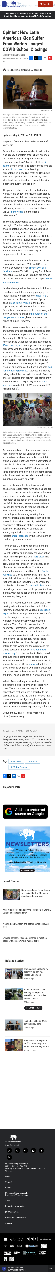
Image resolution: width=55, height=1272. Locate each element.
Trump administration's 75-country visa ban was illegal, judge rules (36, 972)
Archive (8, 1223)
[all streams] (51, 1268)
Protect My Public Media (15, 1218)
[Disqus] (27, 1093)
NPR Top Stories (19, 767)
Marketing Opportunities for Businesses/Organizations (17, 1194)
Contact (8, 1182)
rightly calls (17, 211)
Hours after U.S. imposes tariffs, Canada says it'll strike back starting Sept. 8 (36, 1043)
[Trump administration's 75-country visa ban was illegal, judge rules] (14, 973)
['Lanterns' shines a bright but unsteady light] (14, 1025)
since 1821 (41, 295)
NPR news (16, 761)
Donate (46, 4)
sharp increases (20, 535)
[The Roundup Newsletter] (27, 849)
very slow (39, 556)
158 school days (11, 345)
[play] (4, 1268)
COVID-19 (32, 761)
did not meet (16, 169)
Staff (7, 1200)
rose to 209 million (20, 302)
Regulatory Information (15, 1206)
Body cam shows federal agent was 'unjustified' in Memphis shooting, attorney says (35, 893)
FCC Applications (12, 1212)
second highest (37, 585)
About (8, 1176)
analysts (33, 664)
